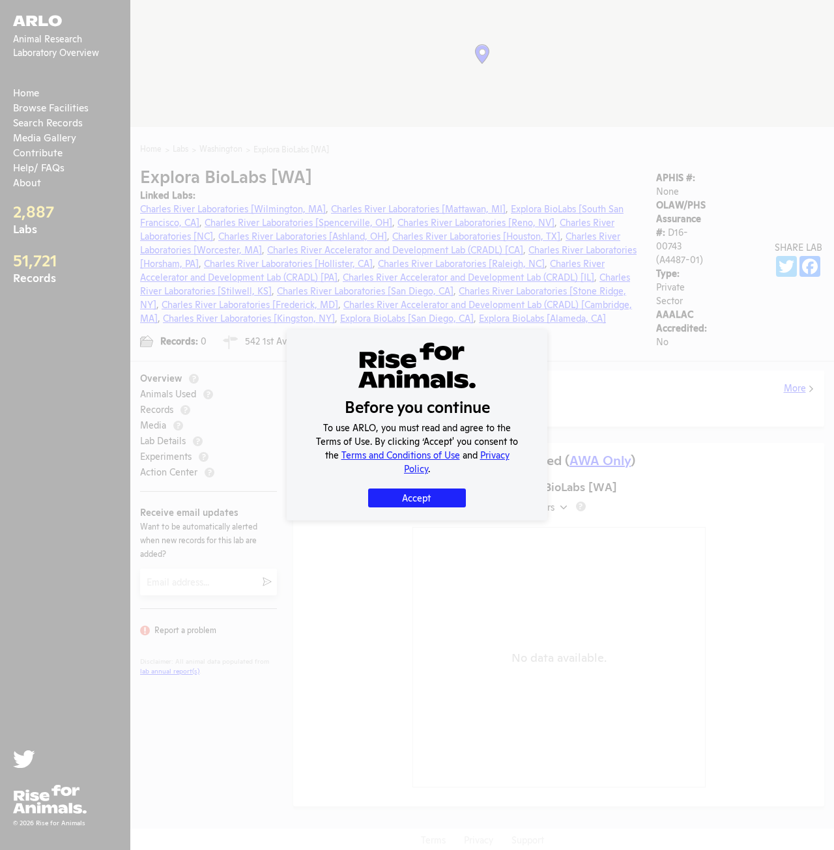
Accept (416, 497)
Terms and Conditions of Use (400, 454)
